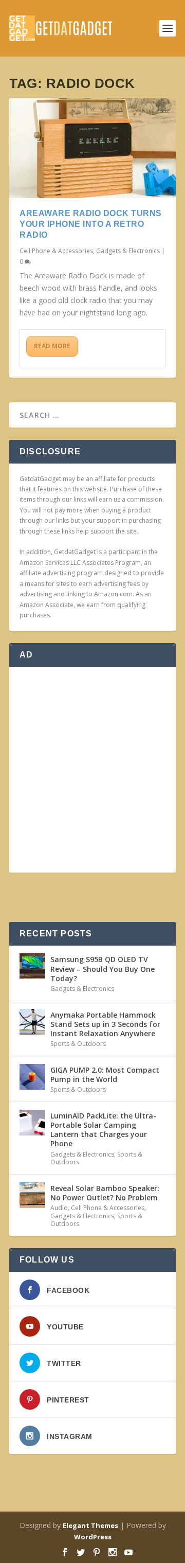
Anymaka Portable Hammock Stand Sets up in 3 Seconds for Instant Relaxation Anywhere (105, 1024)
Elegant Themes (90, 1525)
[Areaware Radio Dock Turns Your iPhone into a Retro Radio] (92, 148)
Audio (59, 1207)
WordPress (93, 1536)
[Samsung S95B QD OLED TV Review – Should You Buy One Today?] (32, 966)
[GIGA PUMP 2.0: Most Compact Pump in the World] (32, 1077)
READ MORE (52, 346)
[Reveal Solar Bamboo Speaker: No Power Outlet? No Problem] (32, 1195)
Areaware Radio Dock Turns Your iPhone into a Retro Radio (91, 224)
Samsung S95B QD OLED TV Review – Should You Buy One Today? (102, 968)
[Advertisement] (92, 769)
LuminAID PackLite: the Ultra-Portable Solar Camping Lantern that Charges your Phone (103, 1130)
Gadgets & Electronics (128, 250)
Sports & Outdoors (78, 1043)
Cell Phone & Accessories (56, 250)
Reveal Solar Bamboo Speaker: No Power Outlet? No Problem (104, 1192)
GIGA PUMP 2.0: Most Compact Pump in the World (104, 1074)
